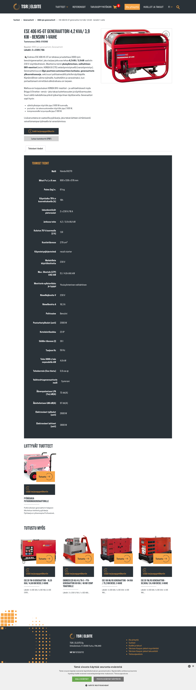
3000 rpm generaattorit (46, 20)
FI (169, 6)
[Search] (178, 7)
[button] (166, 34)
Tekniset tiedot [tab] (35, 148)
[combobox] (189, 666)
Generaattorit (28, 20)
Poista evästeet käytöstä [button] (109, 679)
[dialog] (98, 676)
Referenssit (79, 6)
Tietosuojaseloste (136, 654)
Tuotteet (60, 6)
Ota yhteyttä (132, 6)
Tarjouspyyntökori (100, 6)
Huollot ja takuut (153, 6)
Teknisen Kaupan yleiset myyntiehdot (144, 648)
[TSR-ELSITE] (27, 6)
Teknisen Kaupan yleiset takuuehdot (143, 651)
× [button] (193, 666)
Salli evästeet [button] (82, 679)
